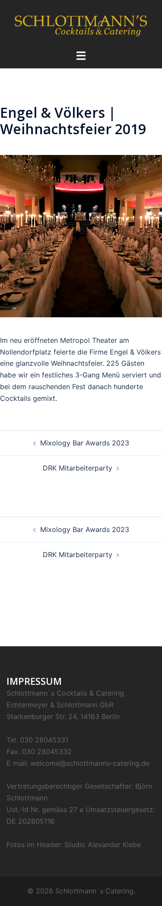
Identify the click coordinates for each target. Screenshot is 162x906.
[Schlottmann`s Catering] (81, 24)
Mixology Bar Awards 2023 (84, 442)
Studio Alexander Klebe (102, 844)
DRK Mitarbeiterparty (77, 468)
